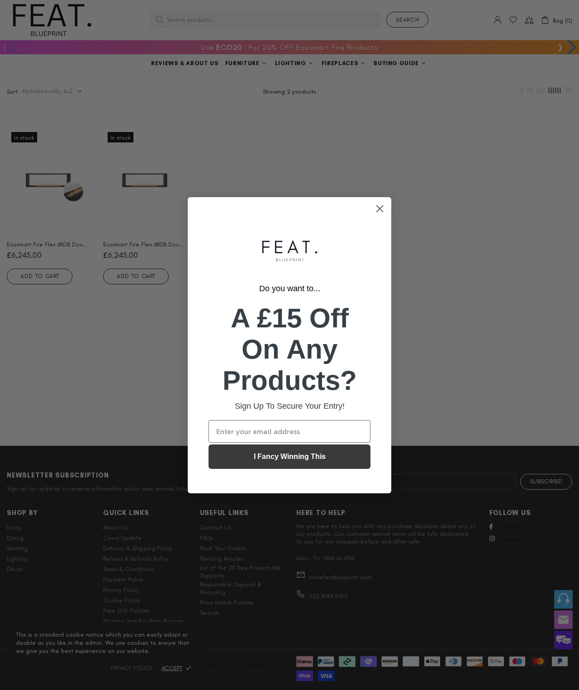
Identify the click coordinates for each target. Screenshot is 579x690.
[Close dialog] (380, 209)
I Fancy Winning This (290, 456)
